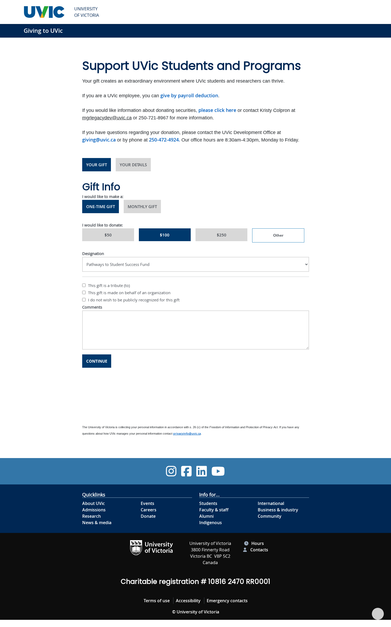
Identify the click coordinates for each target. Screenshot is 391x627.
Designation (93, 253)
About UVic (93, 503)
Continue (96, 361)
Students (208, 503)
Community (269, 516)
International (271, 503)
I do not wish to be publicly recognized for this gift (133, 299)
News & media (96, 522)
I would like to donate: (102, 225)
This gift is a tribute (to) (108, 285)
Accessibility (188, 601)
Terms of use (157, 601)
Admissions (94, 510)
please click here (217, 110)
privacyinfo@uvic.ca (187, 433)
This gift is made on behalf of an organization (128, 292)
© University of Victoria (195, 612)
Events (147, 503)
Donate (148, 516)
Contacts (259, 550)
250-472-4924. (164, 139)
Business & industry (278, 510)
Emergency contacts (227, 601)
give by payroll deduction (189, 95)
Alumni (206, 516)
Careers (148, 510)
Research (91, 516)
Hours (257, 543)
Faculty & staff (213, 510)
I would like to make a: (102, 196)
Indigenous (210, 522)
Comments (92, 307)
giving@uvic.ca (99, 139)
